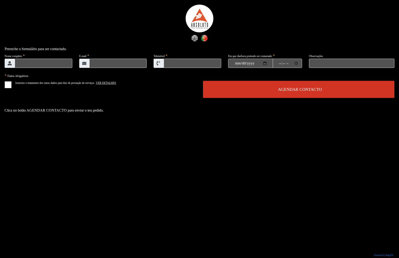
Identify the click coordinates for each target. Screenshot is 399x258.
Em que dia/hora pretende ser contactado (250, 56)
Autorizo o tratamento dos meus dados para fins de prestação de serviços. (55, 83)
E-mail (82, 56)
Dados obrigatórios (17, 76)
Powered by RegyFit (383, 255)
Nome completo (13, 56)
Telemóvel (159, 56)
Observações (316, 56)
